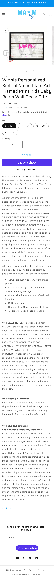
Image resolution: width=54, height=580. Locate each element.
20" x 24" (10, 132)
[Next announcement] (51, 4)
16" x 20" (41, 125)
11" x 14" (25, 125)
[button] (3, 14)
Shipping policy (36, 574)
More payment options (27, 169)
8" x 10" (9, 125)
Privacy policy (44, 570)
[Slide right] (33, 71)
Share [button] (8, 508)
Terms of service (20, 574)
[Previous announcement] (3, 4)
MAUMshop (16, 570)
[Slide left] (21, 71)
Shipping (5, 107)
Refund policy (29, 570)
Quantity (6, 138)
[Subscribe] (45, 537)
